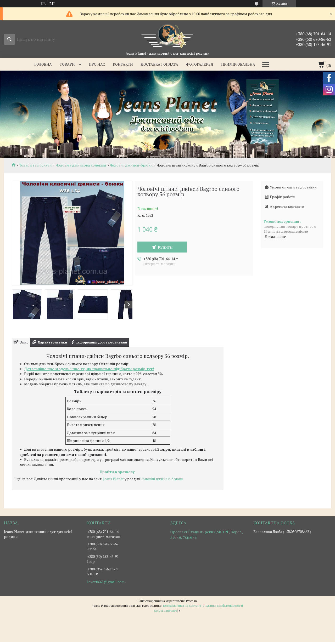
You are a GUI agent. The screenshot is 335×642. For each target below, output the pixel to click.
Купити (165, 247)
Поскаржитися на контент (182, 605)
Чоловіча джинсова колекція (81, 165)
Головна (43, 64)
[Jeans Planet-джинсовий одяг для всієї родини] (167, 35)
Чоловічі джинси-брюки (131, 165)
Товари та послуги (35, 165)
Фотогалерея (199, 64)
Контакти (123, 64)
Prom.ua (192, 601)
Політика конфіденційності (223, 605)
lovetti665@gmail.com (106, 582)
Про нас (97, 64)
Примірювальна (238, 64)
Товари (67, 64)
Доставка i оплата (159, 64)
